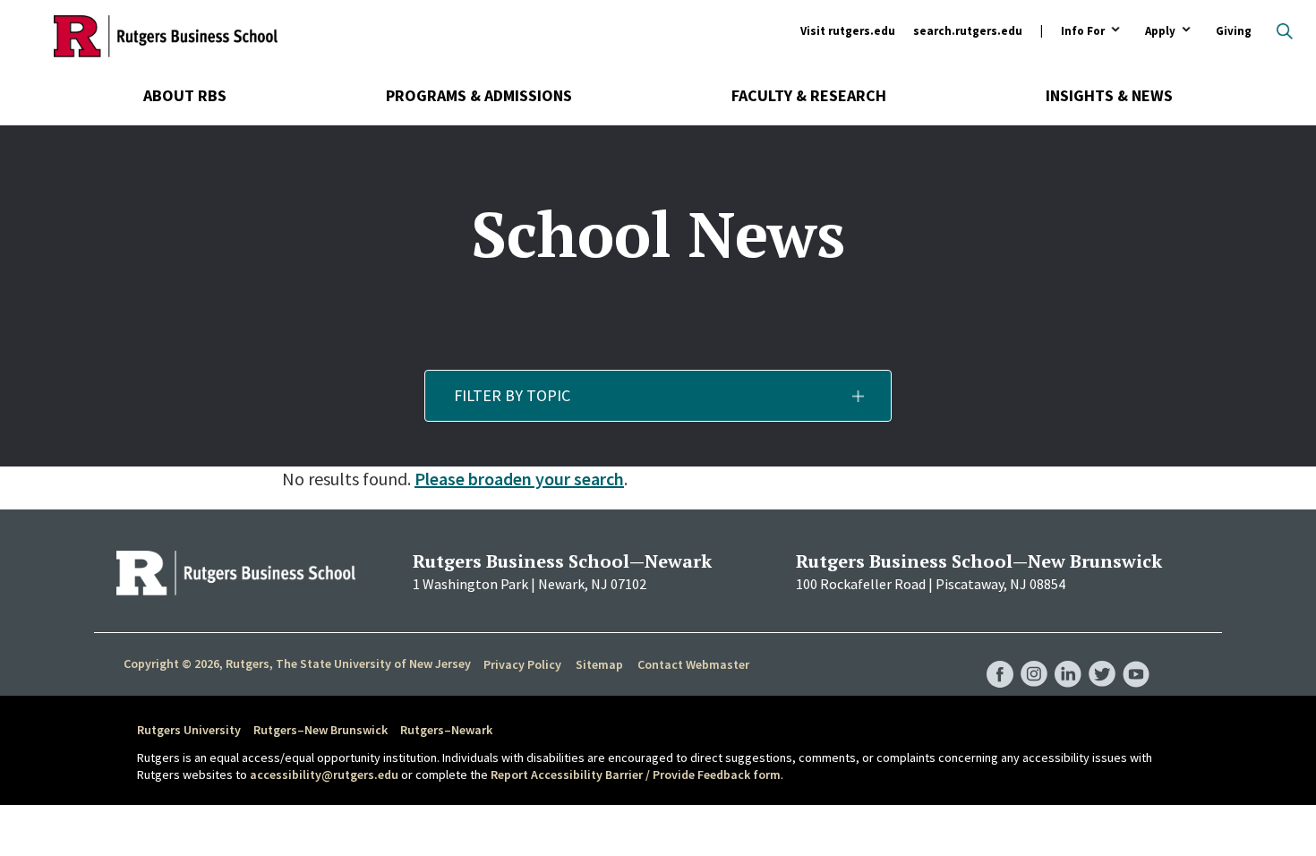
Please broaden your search (519, 478)
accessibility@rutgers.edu (324, 774)
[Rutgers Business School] (166, 35)
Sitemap (599, 664)
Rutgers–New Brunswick (320, 730)
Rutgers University (189, 730)
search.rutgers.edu (967, 31)
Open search (1284, 31)
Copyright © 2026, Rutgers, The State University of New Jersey (297, 663)
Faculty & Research (808, 95)
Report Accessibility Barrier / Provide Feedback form (636, 774)
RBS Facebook (1000, 656)
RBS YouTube (1136, 656)
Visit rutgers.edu (847, 31)
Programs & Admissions (479, 95)
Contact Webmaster (693, 664)
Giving (1234, 31)
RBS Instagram (1034, 656)
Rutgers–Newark (446, 730)
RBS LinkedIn (1068, 656)
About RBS (184, 95)
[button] (658, 396)
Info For (1083, 31)
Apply (1160, 31)
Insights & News (1109, 95)
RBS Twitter (1102, 656)
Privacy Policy (522, 664)
